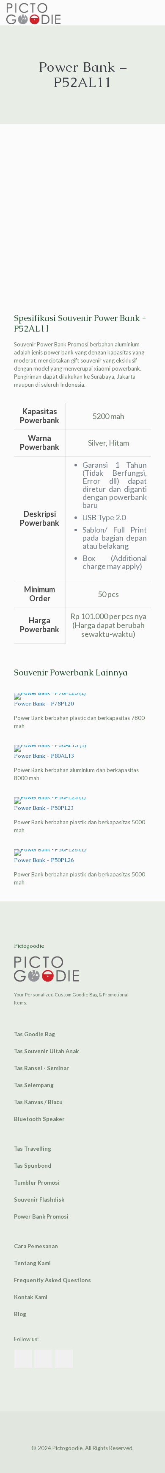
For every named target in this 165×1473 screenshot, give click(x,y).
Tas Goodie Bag (34, 1034)
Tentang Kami (32, 1263)
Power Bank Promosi (41, 1216)
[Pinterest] (76, 1460)
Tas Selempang (34, 1085)
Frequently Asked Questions (52, 1280)
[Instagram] (88, 1460)
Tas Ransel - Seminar (41, 1068)
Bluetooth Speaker (39, 1119)
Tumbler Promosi (37, 1182)
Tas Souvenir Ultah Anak (46, 1051)
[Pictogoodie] (33, 12)
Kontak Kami (30, 1297)
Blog (20, 1314)
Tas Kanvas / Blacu (38, 1102)
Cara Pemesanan (36, 1246)
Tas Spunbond (32, 1165)
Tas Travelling (32, 1148)
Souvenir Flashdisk (39, 1199)
